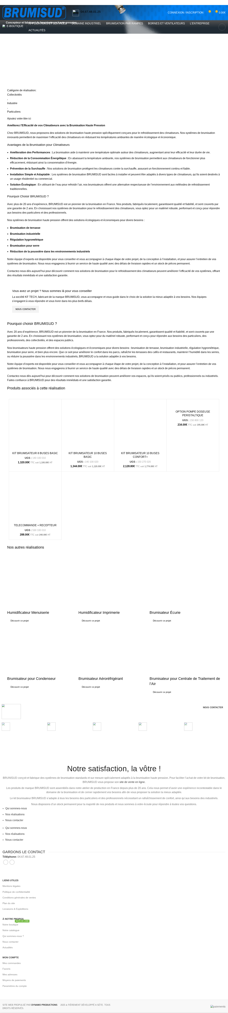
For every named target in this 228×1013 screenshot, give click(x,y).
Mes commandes (12, 963)
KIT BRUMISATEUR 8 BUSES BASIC (35, 453)
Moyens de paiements (14, 980)
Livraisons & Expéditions (15, 909)
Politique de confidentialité (16, 892)
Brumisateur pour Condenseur (31, 679)
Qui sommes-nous (16, 808)
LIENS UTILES (10, 880)
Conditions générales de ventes (19, 897)
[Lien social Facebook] (131, 2)
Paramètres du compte (15, 986)
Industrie (12, 103)
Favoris (6, 968)
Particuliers (14, 111)
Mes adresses (10, 974)
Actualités (8, 947)
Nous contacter (14, 820)
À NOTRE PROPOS (13, 919)
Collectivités (14, 94)
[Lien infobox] (87, 13)
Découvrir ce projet (20, 620)
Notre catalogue (11, 930)
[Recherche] (222, 27)
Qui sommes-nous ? (13, 936)
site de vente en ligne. (132, 782)
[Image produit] (35, 425)
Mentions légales (11, 886)
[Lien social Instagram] (135, 2)
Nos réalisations (23, 60)
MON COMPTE (11, 957)
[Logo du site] (34, 12)
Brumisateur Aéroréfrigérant (100, 679)
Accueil (7, 60)
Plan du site (9, 903)
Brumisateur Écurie (165, 612)
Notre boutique (16, 924)
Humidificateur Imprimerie (99, 612)
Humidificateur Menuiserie (28, 612)
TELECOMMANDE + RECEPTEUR (35, 525)
